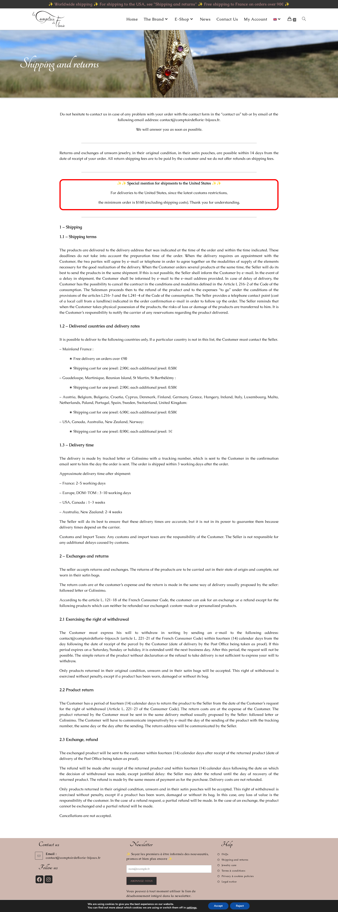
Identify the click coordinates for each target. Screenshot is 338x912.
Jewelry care (229, 865)
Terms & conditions (233, 870)
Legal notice (229, 881)
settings (192, 907)
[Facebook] (39, 879)
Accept (218, 906)
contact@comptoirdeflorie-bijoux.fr (73, 858)
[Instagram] (48, 879)
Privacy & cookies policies (238, 876)
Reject (240, 906)
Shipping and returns (235, 859)
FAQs (225, 854)
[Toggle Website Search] (304, 19)
